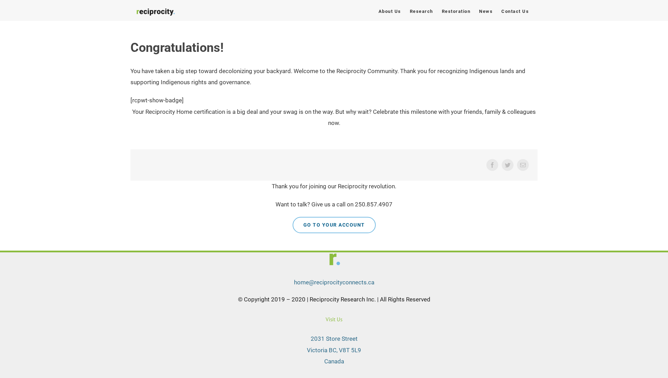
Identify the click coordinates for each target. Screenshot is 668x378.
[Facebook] (492, 165)
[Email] (523, 165)
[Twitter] (507, 165)
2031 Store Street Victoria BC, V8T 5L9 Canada (334, 350)
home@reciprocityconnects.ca (334, 282)
